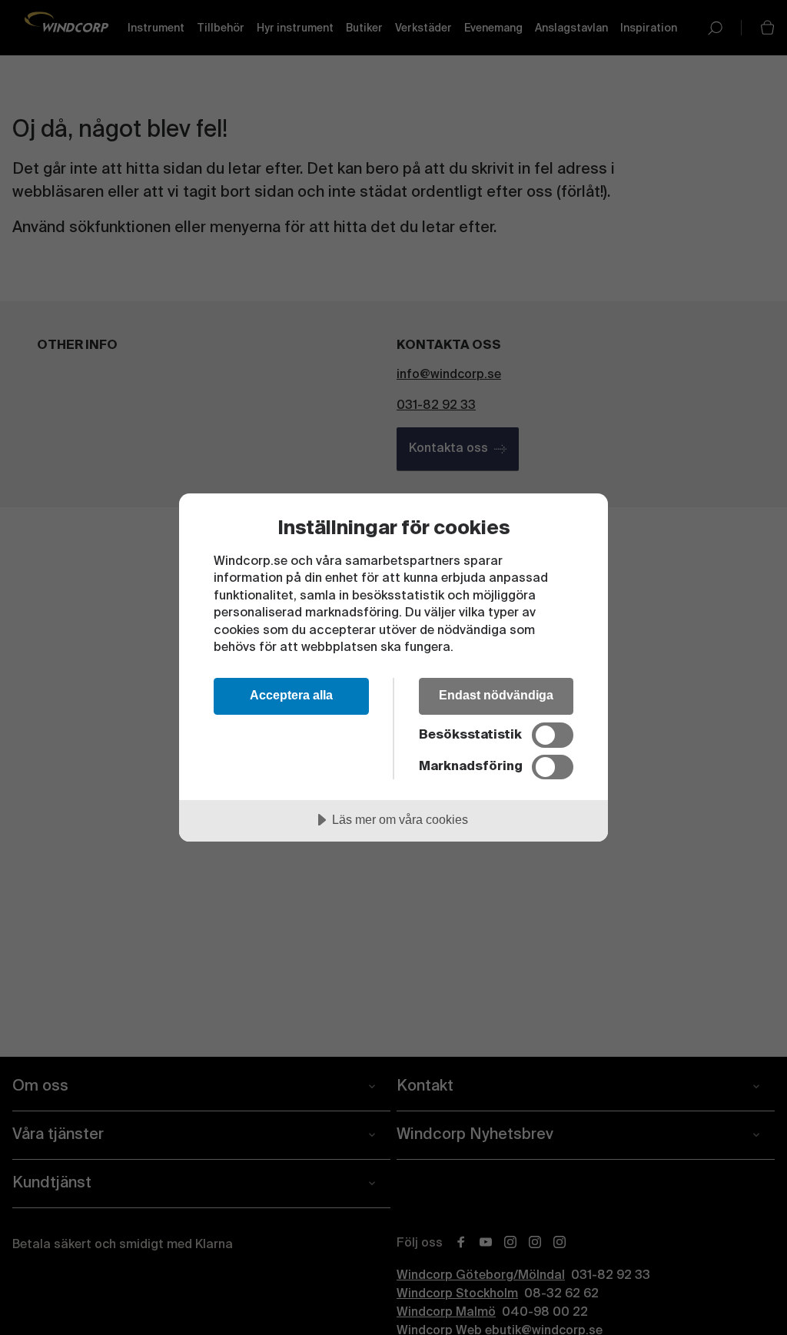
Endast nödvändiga (496, 695)
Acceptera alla (291, 695)
